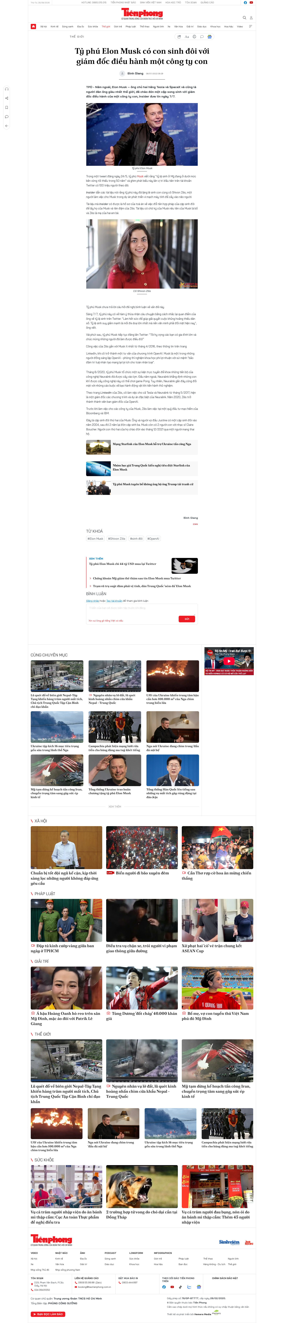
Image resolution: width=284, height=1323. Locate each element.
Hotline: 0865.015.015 (94, 2)
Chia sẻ (6, 98)
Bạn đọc (183, 1264)
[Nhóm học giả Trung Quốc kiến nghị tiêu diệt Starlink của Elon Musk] (98, 468)
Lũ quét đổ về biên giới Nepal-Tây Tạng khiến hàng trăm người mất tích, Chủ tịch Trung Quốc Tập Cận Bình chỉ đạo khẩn (57, 701)
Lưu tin (6, 107)
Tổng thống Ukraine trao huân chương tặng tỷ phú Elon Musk (110, 791)
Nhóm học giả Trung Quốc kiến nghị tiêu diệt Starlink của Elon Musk (151, 467)
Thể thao (144, 26)
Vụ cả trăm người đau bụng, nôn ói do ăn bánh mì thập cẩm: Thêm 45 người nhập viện (216, 1217)
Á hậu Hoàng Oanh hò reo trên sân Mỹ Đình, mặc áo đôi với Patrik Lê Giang (65, 1018)
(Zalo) (98, 1282)
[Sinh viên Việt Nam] (229, 1243)
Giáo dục (202, 26)
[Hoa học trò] (249, 1243)
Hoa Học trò (173, 2)
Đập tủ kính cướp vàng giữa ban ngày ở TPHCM (62, 948)
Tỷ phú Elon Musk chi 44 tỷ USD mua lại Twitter (122, 564)
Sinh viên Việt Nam (150, 2)
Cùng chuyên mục (49, 654)
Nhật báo (61, 1253)
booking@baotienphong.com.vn (94, 1286)
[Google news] (200, 1287)
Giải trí (190, 26)
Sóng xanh (67, 26)
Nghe (6, 89)
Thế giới (106, 26)
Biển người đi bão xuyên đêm (142, 873)
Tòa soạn (191, 2)
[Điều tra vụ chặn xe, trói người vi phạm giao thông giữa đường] (142, 920)
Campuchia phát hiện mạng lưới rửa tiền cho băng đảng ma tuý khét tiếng (114, 748)
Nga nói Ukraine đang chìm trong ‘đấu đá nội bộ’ (172, 748)
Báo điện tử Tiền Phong (142, 14)
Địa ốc (80, 26)
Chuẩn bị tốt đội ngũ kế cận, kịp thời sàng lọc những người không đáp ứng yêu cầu (64, 878)
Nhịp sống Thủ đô (40, 1269)
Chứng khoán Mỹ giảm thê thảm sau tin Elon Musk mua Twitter (137, 578)
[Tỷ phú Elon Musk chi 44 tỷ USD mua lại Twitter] (185, 566)
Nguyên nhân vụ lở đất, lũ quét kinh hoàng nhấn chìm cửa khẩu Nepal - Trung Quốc (112, 699)
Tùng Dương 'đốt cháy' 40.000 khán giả (141, 1016)
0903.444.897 (129, 1282)
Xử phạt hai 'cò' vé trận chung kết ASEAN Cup (212, 948)
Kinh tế (54, 26)
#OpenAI (153, 538)
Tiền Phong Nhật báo (123, 2)
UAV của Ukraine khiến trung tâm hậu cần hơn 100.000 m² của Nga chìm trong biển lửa (172, 699)
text (187, 36)
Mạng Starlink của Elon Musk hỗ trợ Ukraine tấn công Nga (152, 444)
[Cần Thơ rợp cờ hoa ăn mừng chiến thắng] (217, 847)
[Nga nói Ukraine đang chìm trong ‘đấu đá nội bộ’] (172, 727)
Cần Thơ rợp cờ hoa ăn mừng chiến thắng (216, 875)
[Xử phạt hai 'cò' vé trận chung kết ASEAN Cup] (217, 920)
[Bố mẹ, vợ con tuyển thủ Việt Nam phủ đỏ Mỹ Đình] (217, 988)
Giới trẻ (118, 26)
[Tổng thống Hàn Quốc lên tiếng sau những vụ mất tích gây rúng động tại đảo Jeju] (172, 770)
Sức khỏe (93, 26)
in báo (194, 36)
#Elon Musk (95, 538)
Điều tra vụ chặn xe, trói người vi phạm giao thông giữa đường (141, 948)
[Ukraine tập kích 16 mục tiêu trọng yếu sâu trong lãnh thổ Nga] (57, 727)
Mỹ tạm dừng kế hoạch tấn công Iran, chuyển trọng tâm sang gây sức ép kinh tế (56, 793)
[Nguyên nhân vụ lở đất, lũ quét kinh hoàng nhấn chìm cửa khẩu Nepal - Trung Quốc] (115, 676)
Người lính (158, 26)
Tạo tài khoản (114, 600)
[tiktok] (182, 1287)
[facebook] (245, 2)
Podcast (110, 1253)
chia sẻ (179, 36)
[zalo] (191, 1287)
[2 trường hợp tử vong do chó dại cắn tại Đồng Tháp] (142, 1186)
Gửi (187, 619)
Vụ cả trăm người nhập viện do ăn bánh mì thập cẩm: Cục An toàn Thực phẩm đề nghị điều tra (66, 1217)
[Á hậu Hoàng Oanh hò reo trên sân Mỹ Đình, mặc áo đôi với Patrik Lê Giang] (66, 988)
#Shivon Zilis (116, 538)
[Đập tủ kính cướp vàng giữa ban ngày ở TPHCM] (66, 920)
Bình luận (6, 116)
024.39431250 (42, 1289)
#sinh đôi (136, 538)
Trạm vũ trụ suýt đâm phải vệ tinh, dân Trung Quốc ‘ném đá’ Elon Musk (142, 586)
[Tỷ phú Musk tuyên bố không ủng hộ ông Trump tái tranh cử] (98, 487)
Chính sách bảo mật (225, 1278)
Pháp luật (131, 26)
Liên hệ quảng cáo (87, 1278)
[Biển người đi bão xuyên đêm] (142, 847)
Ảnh (82, 1253)
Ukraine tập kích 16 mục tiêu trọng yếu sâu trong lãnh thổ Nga (55, 748)
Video (240, 26)
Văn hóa (178, 26)
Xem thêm (250, 26)
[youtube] (251, 2)
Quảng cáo (207, 2)
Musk (140, 176)
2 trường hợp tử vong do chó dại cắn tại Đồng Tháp (141, 1214)
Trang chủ (33, 26)
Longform (136, 1253)
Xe (169, 26)
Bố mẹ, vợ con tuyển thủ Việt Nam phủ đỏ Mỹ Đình (215, 1016)
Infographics (163, 1253)
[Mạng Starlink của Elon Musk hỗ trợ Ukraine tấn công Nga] (98, 447)
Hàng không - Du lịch (214, 1264)
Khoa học (216, 26)
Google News (209, 36)
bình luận (202, 36)
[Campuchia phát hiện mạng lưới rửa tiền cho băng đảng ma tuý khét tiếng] (115, 727)
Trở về (6, 126)
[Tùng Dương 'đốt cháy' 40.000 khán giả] (142, 988)
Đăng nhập (92, 600)
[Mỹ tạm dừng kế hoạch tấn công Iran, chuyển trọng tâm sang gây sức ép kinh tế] (57, 770)
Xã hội (43, 26)
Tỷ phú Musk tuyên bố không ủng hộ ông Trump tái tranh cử (153, 484)
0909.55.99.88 (86, 1282)
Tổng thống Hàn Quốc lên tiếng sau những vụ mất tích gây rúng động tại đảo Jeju (171, 793)
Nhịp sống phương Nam (67, 1269)
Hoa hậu (228, 26)
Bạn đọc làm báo (50, 1314)
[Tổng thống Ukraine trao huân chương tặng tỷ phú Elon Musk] (115, 770)
